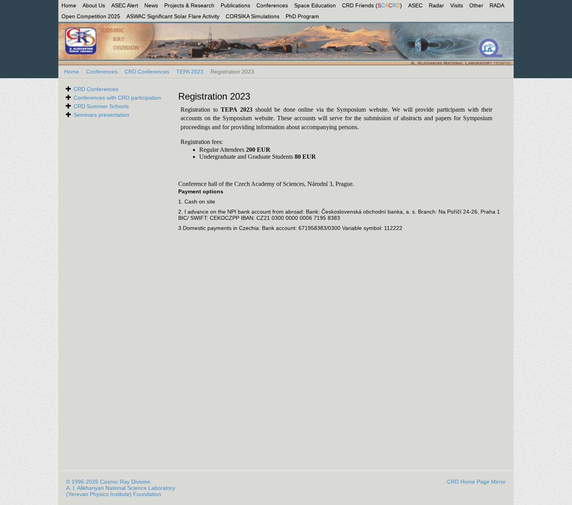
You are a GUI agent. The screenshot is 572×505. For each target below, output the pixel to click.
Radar (436, 5)
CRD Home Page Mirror (476, 482)
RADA (497, 5)
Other (476, 5)
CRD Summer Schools (101, 106)
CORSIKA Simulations (252, 16)
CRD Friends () (372, 5)
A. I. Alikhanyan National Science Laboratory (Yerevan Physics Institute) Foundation (120, 491)
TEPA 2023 (190, 71)
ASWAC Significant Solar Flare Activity (172, 16)
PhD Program (302, 16)
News (151, 5)
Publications (235, 5)
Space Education (315, 5)
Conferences (272, 5)
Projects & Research (189, 5)
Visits (456, 5)
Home (68, 5)
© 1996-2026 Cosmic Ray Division (108, 482)
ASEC (415, 5)
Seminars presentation (101, 115)
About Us (93, 5)
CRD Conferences (147, 71)
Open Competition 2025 (90, 16)
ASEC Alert (124, 5)
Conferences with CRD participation (117, 98)
